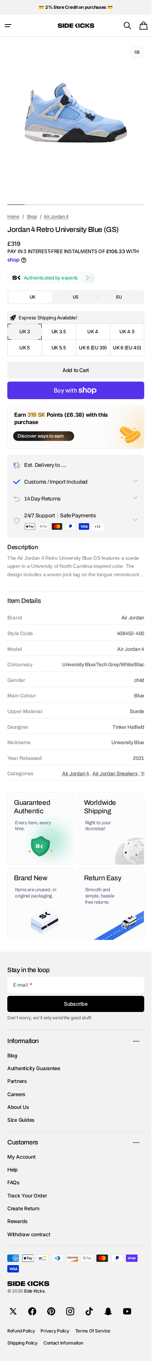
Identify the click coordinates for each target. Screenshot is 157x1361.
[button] (8, 26)
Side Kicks (34, 1291)
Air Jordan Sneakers (115, 773)
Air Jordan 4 (75, 773)
